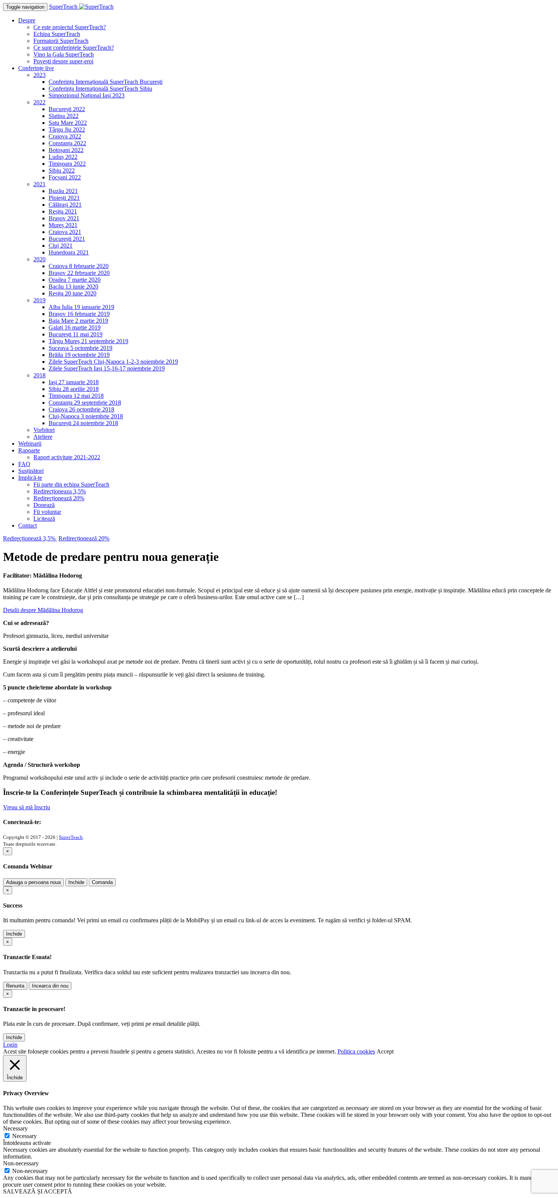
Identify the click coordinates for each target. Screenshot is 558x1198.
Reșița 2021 (63, 211)
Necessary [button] (15, 1128)
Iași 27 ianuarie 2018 (74, 382)
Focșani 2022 (65, 177)
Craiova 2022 (65, 136)
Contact (27, 525)
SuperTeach (71, 837)
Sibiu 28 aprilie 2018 (74, 389)
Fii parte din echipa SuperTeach (71, 484)
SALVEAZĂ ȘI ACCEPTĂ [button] (37, 1191)
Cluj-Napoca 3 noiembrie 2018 (86, 416)
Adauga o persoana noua (33, 882)
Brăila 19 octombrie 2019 (79, 355)
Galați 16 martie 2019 (75, 327)
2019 (39, 300)
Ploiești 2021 (64, 198)
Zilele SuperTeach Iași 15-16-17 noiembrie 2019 (107, 368)
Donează (44, 505)
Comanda (102, 882)
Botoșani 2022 (66, 150)
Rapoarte (29, 450)
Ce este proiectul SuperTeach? (69, 27)
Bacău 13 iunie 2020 (73, 286)
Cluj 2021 (61, 245)
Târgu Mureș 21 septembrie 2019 (88, 341)
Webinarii (29, 443)
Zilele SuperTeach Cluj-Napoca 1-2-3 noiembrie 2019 (113, 361)
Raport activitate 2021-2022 (66, 457)
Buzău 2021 (63, 191)
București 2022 (67, 109)
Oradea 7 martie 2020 (75, 279)
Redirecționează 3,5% (30, 538)
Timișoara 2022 (67, 163)
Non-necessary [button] (21, 1163)
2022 (39, 102)
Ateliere (42, 436)
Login (10, 1044)
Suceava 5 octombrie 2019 (80, 348)
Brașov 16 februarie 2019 (79, 314)
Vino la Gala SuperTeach (63, 54)
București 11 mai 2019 (75, 334)
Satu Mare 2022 (68, 122)
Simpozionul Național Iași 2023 (87, 95)
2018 (39, 375)
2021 (39, 184)
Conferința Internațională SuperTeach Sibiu (100, 88)
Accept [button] (385, 1051)
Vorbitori (44, 430)
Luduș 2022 (63, 157)
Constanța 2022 (67, 143)
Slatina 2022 (64, 116)
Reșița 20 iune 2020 (72, 293)
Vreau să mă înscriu (26, 807)
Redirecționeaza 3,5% (59, 491)
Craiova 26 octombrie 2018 (81, 409)
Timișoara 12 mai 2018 (76, 396)
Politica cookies (356, 1051)
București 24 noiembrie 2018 (83, 423)
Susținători (31, 471)
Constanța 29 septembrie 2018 (85, 402)
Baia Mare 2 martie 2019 (78, 320)
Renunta (15, 986)
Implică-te (30, 477)
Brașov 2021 (64, 218)
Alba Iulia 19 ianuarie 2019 (81, 307)
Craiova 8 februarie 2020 (79, 266)
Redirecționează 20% (58, 498)
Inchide (76, 882)
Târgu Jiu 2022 (67, 129)
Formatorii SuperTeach (60, 41)
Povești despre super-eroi (63, 61)
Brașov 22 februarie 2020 (79, 273)
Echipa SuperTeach (56, 34)
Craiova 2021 (65, 232)
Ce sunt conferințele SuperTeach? (73, 47)
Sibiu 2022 (62, 170)
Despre (26, 20)
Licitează (44, 518)
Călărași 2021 (65, 204)
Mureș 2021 (63, 225)
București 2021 (67, 239)
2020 (39, 259)
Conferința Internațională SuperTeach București (105, 82)
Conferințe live (36, 68)
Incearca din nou (50, 986)
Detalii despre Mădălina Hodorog (43, 610)
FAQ (24, 464)
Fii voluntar (47, 512)
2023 (39, 75)
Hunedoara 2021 (69, 252)
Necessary (24, 1136)
